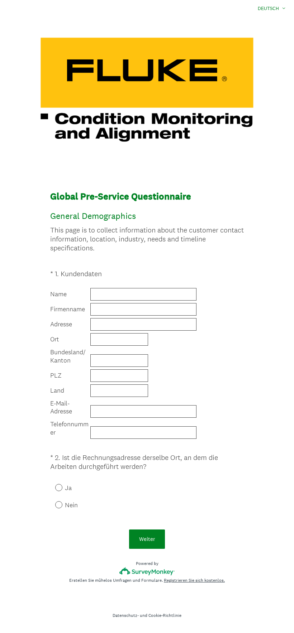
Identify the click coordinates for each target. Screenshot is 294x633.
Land (57, 390)
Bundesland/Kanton (67, 356)
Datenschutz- (126, 615)
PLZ (56, 375)
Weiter (147, 539)
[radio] (53, 487)
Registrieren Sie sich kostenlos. (194, 580)
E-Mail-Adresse (61, 407)
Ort (54, 339)
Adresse (61, 324)
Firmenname (67, 309)
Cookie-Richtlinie (164, 615)
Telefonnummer (69, 428)
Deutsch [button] (268, 8)
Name (58, 294)
